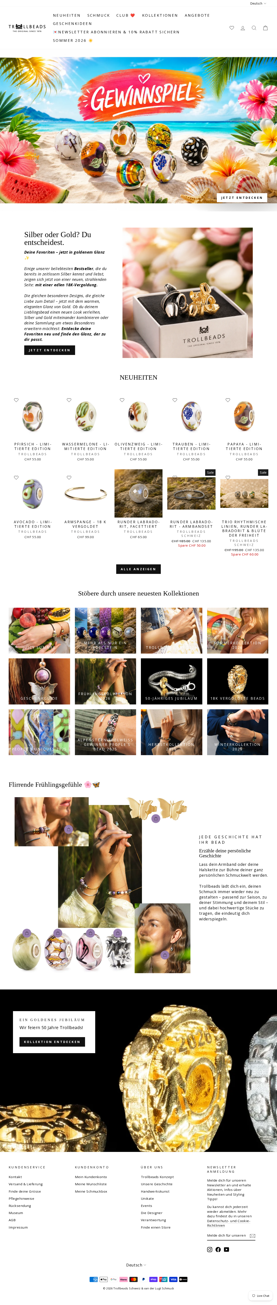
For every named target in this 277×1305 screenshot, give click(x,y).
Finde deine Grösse (25, 1191)
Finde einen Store (156, 1227)
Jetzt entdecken (50, 350)
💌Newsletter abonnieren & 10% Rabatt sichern (116, 31)
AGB (12, 1220)
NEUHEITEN (67, 15)
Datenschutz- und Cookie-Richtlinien (229, 1223)
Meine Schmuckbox (91, 1191)
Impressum (18, 1227)
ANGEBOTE (197, 15)
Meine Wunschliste (91, 1184)
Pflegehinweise (21, 1198)
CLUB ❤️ (125, 15)
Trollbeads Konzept (157, 1177)
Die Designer (152, 1213)
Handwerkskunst (155, 1191)
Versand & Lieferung (26, 1184)
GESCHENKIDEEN (72, 23)
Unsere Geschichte (157, 1184)
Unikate (147, 1198)
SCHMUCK (98, 15)
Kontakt (15, 1177)
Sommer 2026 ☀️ (73, 40)
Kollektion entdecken (52, 1042)
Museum (16, 1213)
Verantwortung (153, 1220)
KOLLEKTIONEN (160, 15)
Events (146, 1205)
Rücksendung (20, 1205)
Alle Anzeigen (138, 569)
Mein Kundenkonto (91, 1177)
